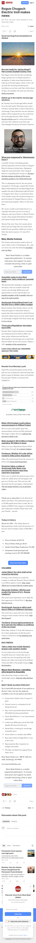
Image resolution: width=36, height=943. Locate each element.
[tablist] (10, 821)
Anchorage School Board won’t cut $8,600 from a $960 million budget (17, 303)
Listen (32, 26)
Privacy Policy (24, 930)
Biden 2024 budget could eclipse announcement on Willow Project (16, 424)
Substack (8, 939)
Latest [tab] (9, 845)
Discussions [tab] (16, 845)
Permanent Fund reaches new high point (12, 852)
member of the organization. (16, 344)
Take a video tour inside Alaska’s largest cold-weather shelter (16, 647)
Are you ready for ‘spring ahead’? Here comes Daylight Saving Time (16, 70)
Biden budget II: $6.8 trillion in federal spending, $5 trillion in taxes (18, 442)
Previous (7, 808)
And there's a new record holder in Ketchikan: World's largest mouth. (13, 875)
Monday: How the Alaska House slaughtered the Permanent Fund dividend (12, 869)
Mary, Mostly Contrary (12, 239)
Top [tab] (4, 845)
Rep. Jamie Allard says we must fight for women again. (17, 584)
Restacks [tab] (14, 821)
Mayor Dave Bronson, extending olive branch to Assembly (16, 671)
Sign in (32, 3)
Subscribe (25, 3)
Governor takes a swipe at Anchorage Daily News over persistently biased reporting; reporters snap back (15, 469)
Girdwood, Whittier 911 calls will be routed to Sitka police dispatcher (17, 454)
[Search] (32, 846)
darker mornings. (8, 93)
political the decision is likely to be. (16, 435)
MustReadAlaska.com (9, 119)
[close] (30, 886)
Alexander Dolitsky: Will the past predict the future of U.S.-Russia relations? (16, 592)
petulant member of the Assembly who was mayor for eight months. (17, 296)
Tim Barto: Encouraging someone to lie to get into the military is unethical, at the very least (18, 624)
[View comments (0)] (10, 31)
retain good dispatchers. (18, 462)
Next (29, 808)
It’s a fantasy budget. (24, 449)
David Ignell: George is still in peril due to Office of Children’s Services (17, 608)
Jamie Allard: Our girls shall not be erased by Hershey (17, 573)
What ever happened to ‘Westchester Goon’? (18, 158)
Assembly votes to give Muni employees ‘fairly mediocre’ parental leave (18, 279)
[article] (18, 857)
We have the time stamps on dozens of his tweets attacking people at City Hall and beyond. (18, 176)
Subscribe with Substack (19, 921)
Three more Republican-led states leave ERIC (17, 326)
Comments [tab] (6, 821)
